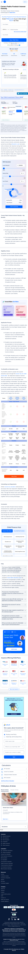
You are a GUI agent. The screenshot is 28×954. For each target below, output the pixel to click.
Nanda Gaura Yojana (8, 807)
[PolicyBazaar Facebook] (9, 919)
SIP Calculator (7, 768)
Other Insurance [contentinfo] (6, 845)
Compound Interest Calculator (10, 774)
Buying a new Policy (11, 734)
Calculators (6, 765)
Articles (2, 874)
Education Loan (11, 89)
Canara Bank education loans (14, 577)
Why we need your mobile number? (20, 31)
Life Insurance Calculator (6, 861)
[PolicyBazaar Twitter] (12, 919)
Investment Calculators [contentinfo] (7, 850)
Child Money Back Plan (20, 536)
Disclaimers (5, 826)
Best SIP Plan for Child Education (20, 547)
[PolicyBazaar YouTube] (18, 919)
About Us (3, 888)
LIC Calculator (4, 859)
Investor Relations (5, 901)
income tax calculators (10, 486)
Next (14, 757)
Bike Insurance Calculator (6, 868)
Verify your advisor (5, 899)
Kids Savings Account (8, 536)
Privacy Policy (21, 42)
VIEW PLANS (14, 649)
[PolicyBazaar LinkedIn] (15, 919)
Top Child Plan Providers (19, 530)
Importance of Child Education (20, 542)
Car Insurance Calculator (6, 867)
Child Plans (5, 89)
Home (2, 89)
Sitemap (2, 890)
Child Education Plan (11, 398)
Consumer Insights (5, 883)
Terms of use (15, 43)
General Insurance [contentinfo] (6, 836)
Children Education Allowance (7, 547)
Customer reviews (5, 875)
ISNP (2, 895)
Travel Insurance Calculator (7, 865)
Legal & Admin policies (6, 894)
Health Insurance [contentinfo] (6, 843)
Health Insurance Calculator (7, 863)
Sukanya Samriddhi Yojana (17, 398)
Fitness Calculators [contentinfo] (7, 852)
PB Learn (3, 881)
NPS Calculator (7, 777)
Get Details (19, 110)
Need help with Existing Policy (14, 736)
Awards (2, 879)
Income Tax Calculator (8, 771)
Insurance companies (5, 877)
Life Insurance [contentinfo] (6, 837)
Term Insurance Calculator (6, 856)
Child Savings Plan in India (20, 551)
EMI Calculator (4, 857)
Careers (2, 892)
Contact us (3, 897)
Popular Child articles (7, 530)
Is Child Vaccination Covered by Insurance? (8, 551)
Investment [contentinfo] (5, 841)
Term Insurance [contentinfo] (6, 839)
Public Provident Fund (24, 398)
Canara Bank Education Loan (19, 89)
